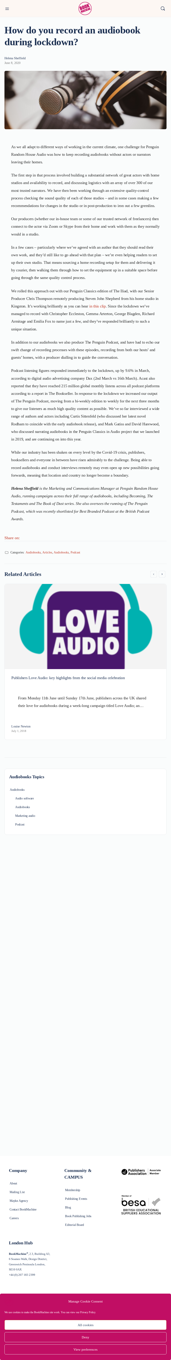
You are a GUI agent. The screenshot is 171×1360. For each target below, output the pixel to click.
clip (102, 306)
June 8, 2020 (12, 63)
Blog (68, 1207)
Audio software (24, 798)
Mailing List (17, 1192)
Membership (72, 1190)
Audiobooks (33, 552)
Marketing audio (25, 815)
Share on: (12, 538)
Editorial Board (74, 1225)
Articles (47, 552)
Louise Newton (21, 726)
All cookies (86, 1325)
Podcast (75, 552)
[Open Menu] (7, 8)
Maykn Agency (19, 1200)
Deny (85, 1337)
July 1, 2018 (18, 731)
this (96, 306)
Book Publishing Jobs (78, 1216)
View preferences (85, 1349)
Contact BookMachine (23, 1209)
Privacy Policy (87, 1312)
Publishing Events (76, 1198)
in (91, 306)
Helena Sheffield (15, 58)
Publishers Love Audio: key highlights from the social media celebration (68, 678)
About (13, 1183)
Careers (14, 1218)
